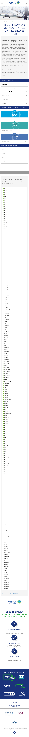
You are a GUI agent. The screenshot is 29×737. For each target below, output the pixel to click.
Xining (5, 572)
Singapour (6, 510)
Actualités (14, 702)
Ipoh (5, 329)
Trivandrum (7, 540)
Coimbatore (7, 248)
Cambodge (6, 222)
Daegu (5, 257)
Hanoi (5, 299)
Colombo (6, 250)
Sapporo (6, 491)
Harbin (5, 301)
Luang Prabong (7, 399)
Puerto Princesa (8, 471)
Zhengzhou (7, 584)
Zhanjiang (6, 586)
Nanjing (6, 425)
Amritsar (6, 190)
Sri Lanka (6, 512)
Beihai (5, 208)
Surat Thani (7, 516)
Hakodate (6, 295)
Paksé (5, 449)
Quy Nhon (6, 479)
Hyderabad (6, 319)
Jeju (5, 343)
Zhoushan (6, 588)
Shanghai (6, 500)
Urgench (6, 548)
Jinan (5, 345)
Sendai (5, 495)
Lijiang (5, 391)
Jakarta (6, 335)
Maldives (6, 407)
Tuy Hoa (6, 542)
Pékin (5, 451)
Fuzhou (6, 279)
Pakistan (6, 447)
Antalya (6, 194)
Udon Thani (7, 552)
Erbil (5, 273)
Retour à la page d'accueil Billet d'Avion (11, 593)
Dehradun (6, 265)
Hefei (5, 305)
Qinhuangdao (7, 475)
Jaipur (5, 333)
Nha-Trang (6, 429)
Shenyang (6, 504)
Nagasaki (6, 419)
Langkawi (6, 383)
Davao (5, 261)
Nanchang (6, 423)
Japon (5, 339)
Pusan (5, 469)
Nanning (6, 427)
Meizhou (6, 415)
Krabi (5, 365)
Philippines (6, 455)
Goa (5, 281)
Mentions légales (14, 705)
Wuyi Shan (6, 566)
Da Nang (6, 263)
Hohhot (6, 311)
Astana (5, 196)
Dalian (5, 259)
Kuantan (6, 373)
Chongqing (6, 244)
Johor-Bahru (7, 351)
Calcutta (6, 220)
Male (5, 409)
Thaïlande (6, 532)
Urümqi (6, 550)
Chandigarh (7, 230)
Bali (5, 198)
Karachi (6, 357)
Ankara (6, 192)
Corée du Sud (7, 252)
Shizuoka (6, 508)
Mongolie (6, 417)
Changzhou (7, 236)
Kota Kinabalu (7, 371)
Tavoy (5, 530)
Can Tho (6, 226)
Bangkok (6, 202)
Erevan (5, 275)
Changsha (6, 234)
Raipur (5, 481)
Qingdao (6, 473)
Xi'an (5, 570)
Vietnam (6, 558)
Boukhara (6, 216)
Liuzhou (6, 393)
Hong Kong (7, 313)
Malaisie (6, 405)
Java (5, 341)
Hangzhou (6, 297)
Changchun (7, 232)
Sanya (5, 489)
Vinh (5, 560)
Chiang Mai (6, 240)
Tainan (5, 520)
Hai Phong (6, 291)
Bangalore (6, 200)
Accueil (3, 21)
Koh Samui (6, 367)
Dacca (5, 255)
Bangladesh (7, 204)
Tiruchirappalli (7, 536)
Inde (5, 323)
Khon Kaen (6, 363)
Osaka (5, 443)
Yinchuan (6, 578)
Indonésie (6, 325)
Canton (6, 224)
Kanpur (6, 355)
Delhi (5, 267)
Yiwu (5, 580)
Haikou (5, 293)
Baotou (6, 206)
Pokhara (6, 461)
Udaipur (6, 546)
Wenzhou (6, 562)
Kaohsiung (6, 359)
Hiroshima (6, 307)
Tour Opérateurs (14, 701)
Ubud (5, 544)
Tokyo (5, 538)
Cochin (6, 246)
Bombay (6, 214)
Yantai (5, 576)
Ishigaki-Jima (7, 331)
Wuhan (6, 564)
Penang (6, 453)
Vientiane (6, 556)
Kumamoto (7, 375)
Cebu (5, 228)
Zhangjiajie (6, 582)
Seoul (5, 497)
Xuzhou (6, 574)
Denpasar (6, 269)
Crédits (14, 706)
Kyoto (5, 379)
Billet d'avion (8, 21)
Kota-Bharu (7, 369)
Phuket (6, 459)
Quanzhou (6, 477)
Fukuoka (6, 277)
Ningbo (6, 433)
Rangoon (6, 483)
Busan (5, 218)
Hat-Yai (6, 303)
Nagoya (6, 421)
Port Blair (6, 465)
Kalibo (5, 353)
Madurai (6, 401)
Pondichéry (7, 463)
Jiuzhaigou (6, 347)
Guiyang (6, 285)
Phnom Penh (7, 457)
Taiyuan (6, 524)
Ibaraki (5, 321)
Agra (5, 188)
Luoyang (6, 397)
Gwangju (6, 287)
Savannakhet (7, 493)
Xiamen (6, 568)
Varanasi (6, 554)
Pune (5, 467)
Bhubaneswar (7, 212)
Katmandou (7, 361)
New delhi (6, 435)
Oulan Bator (7, 445)
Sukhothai (6, 514)
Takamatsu (6, 528)
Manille (6, 411)
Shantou (6, 502)
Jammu (6, 337)
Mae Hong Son (7, 413)
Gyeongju (6, 289)
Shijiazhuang (7, 506)
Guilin (5, 283)
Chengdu (6, 238)
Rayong (6, 485)
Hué (5, 317)
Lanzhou (6, 385)
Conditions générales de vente (14, 703)
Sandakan (6, 487)
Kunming (6, 377)
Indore (5, 327)
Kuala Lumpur (7, 381)
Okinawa (6, 441)
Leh (5, 387)
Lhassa (5, 389)
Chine (5, 242)
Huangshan (7, 315)
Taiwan (5, 522)
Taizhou (6, 526)
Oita (5, 437)
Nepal (5, 431)
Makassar (6, 403)
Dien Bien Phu (7, 271)
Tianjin (5, 534)
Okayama (6, 439)
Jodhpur (6, 349)
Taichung (6, 518)
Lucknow (6, 395)
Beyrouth (6, 210)
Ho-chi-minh (7, 309)
